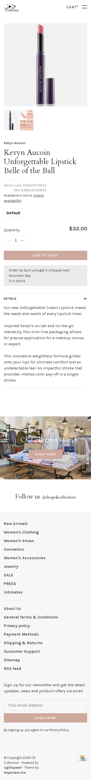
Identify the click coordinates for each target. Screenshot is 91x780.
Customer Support (22, 651)
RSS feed (12, 668)
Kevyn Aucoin (15, 143)
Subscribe (45, 718)
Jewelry (11, 566)
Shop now (45, 454)
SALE (8, 575)
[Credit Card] (82, 759)
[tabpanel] (45, 64)
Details (10, 298)
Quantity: (12, 230)
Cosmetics (14, 549)
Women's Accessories (25, 557)
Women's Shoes (19, 540)
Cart (72, 7)
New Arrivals (16, 523)
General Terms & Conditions (31, 617)
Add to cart (45, 255)
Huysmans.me (15, 772)
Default (13, 212)
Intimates (13, 592)
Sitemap (12, 660)
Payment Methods (21, 634)
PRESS (10, 583)
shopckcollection (59, 497)
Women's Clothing (21, 532)
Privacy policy (17, 625)
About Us (12, 608)
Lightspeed (12, 767)
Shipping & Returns (23, 642)
